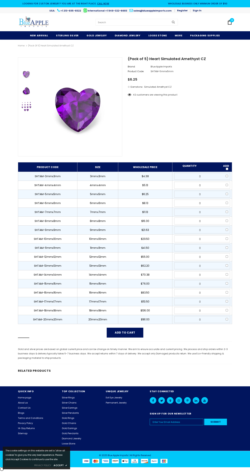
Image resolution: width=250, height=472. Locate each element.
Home (21, 45)
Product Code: (136, 71)
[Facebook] (153, 400)
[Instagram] (179, 400)
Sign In (197, 10)
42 (134, 94)
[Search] (173, 22)
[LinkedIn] (196, 400)
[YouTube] (204, 400)
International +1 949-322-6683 (107, 10)
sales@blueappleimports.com (152, 10)
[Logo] (34, 22)
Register (182, 10)
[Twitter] (161, 400)
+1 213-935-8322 (70, 10)
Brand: (131, 66)
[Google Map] (170, 400)
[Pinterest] (187, 400)
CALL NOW (103, 3)
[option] (78, 107)
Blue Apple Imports (161, 66)
